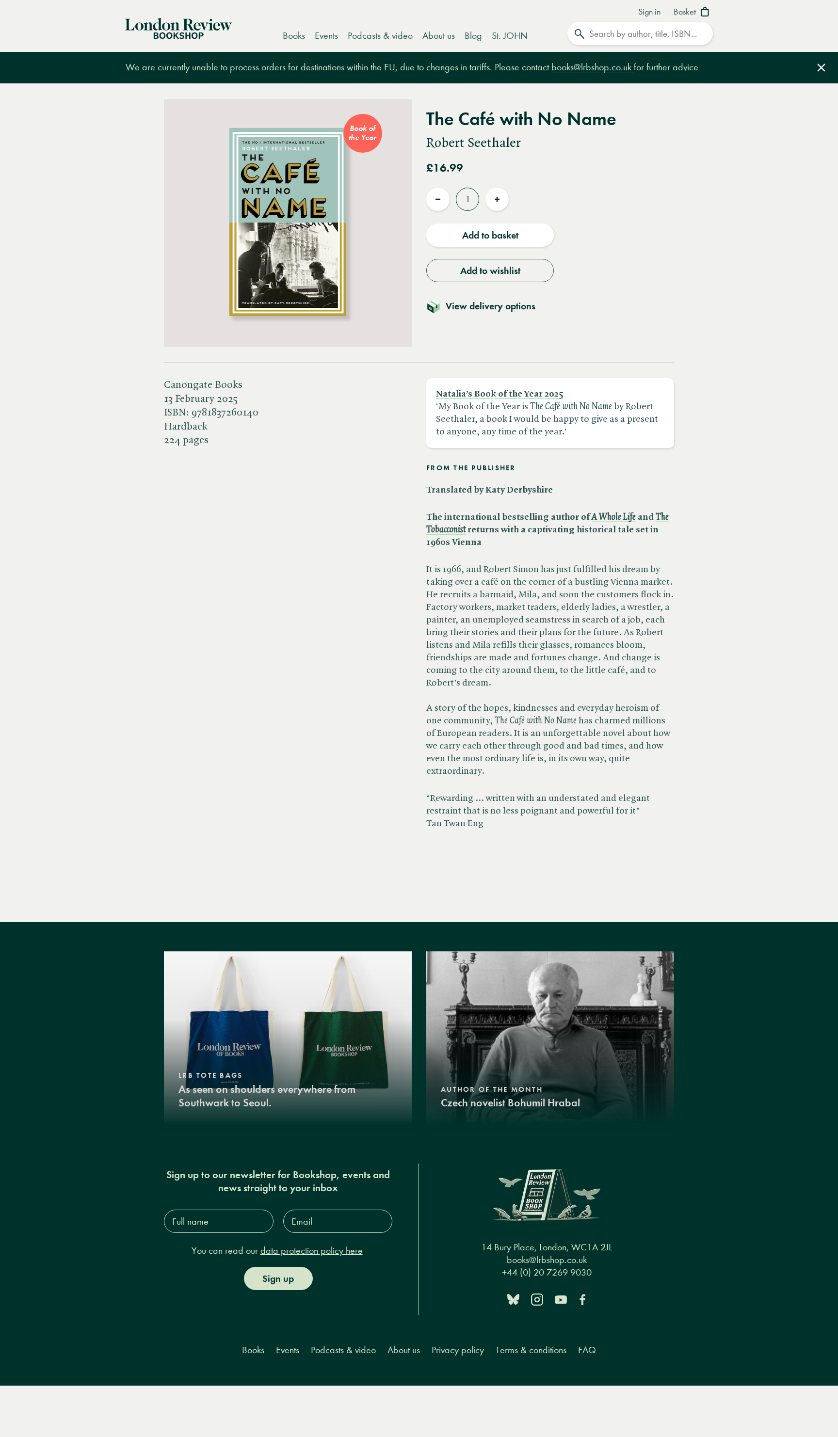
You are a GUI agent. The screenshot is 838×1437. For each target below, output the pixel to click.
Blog (473, 35)
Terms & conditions (531, 1350)
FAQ (587, 1350)
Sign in (649, 12)
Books (294, 35)
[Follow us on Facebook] (582, 1298)
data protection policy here (311, 1250)
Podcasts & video (380, 35)
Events (326, 35)
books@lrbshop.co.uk (592, 67)
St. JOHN (510, 35)
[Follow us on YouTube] (561, 1298)
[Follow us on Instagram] (537, 1298)
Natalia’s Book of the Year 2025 (499, 394)
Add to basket (490, 235)
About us (438, 35)
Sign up (278, 1278)
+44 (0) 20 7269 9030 (547, 1272)
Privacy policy (458, 1350)
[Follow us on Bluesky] (513, 1298)
